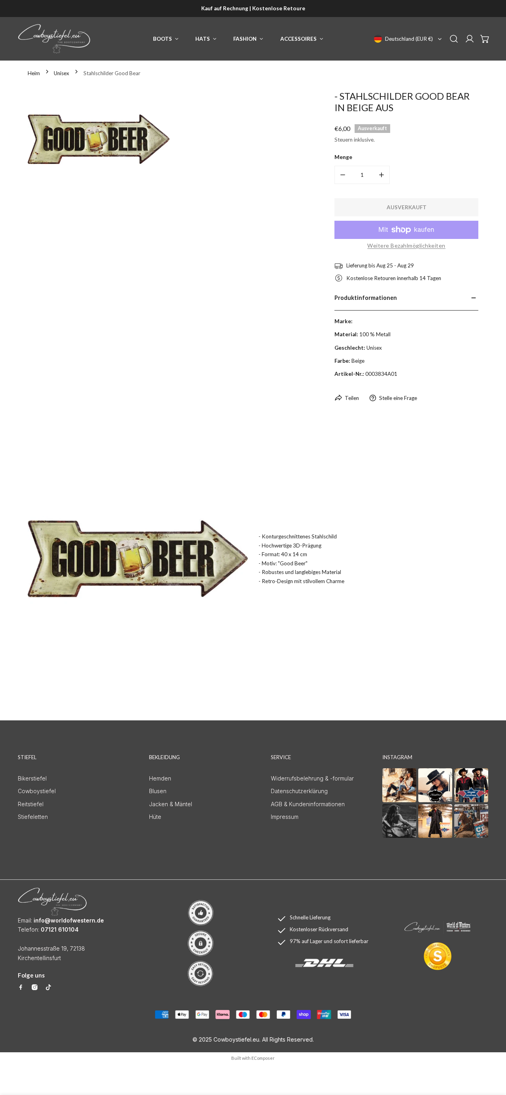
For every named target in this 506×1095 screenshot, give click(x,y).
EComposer (263, 1058)
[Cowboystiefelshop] (54, 38)
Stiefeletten (33, 816)
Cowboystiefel (37, 791)
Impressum (284, 816)
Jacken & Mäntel (170, 804)
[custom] (21, 987)
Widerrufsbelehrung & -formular (312, 778)
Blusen (157, 791)
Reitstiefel (30, 804)
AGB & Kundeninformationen (308, 804)
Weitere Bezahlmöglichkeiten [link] (406, 245)
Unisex (61, 73)
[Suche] (454, 39)
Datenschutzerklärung (299, 791)
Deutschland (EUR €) (409, 39)
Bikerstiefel (32, 778)
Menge (343, 157)
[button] (485, 39)
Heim (34, 73)
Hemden (160, 778)
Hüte (155, 816)
